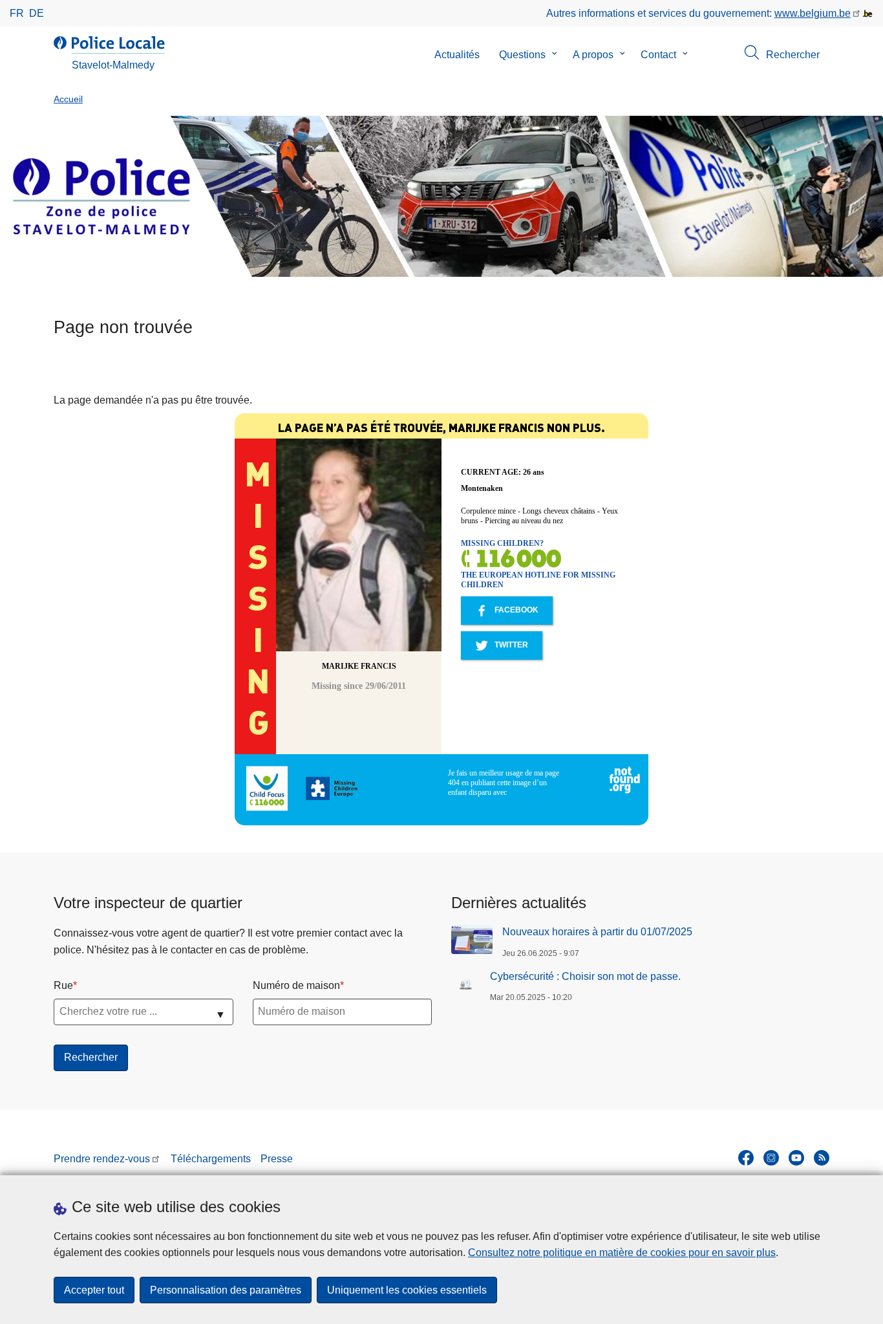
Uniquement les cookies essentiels (407, 1290)
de (36, 13)
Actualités (457, 54)
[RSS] (821, 1158)
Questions (522, 54)
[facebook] (746, 1158)
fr (17, 13)
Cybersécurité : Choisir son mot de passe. (585, 976)
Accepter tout (94, 1290)
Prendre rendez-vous (102, 1158)
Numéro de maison (296, 985)
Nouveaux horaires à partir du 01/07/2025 (597, 931)
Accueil (68, 99)
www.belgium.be (812, 13)
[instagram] (771, 1158)
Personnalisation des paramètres (225, 1290)
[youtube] (796, 1158)
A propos (593, 54)
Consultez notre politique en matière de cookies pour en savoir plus (622, 1252)
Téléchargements (211, 1158)
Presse (277, 1158)
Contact (658, 54)
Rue (63, 985)
